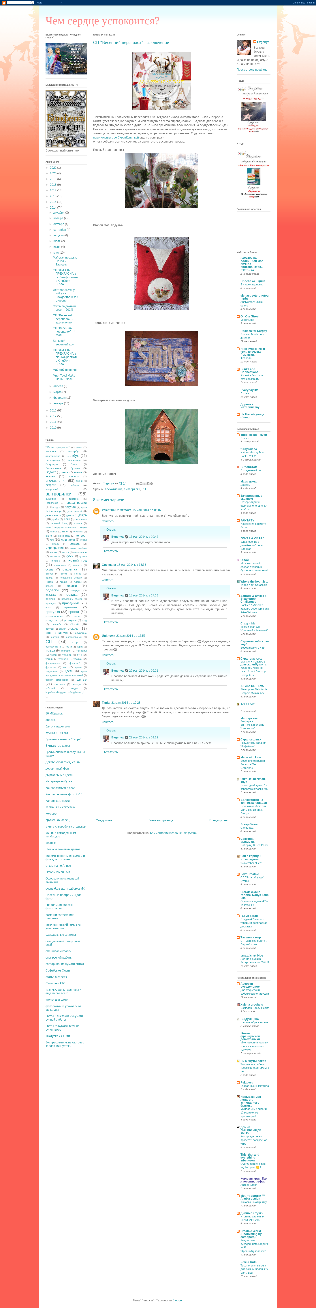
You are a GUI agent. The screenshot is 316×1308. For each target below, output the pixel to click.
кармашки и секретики (61, 807)
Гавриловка (52, 503)
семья (74, 624)
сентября (60, 229)
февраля (59, 397)
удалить (67, 655)
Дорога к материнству (249, 406)
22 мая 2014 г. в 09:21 (143, 670)
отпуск (49, 573)
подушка (51, 594)
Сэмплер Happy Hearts (254, 1007)
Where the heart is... (254, 581)
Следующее (104, 820)
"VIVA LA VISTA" (252, 538)
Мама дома (248, 481)
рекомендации (54, 616)
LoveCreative (249, 874)
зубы (48, 527)
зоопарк (78, 523)
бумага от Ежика (57, 732)
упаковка (63, 659)
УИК (79, 654)
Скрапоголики (250, 739)
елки (67, 519)
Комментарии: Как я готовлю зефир (253, 1180)
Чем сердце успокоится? (103, 21)
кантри (53, 531)
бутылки (75, 468)
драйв (55, 519)
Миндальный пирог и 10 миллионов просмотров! (253, 1112)
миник (53, 552)
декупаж (70, 506)
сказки (62, 628)
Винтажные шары (58, 745)
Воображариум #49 (252, 647)
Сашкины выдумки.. (247, 840)
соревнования (74, 637)
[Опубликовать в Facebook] (148, 483)
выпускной (52, 489)
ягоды (74, 688)
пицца (63, 581)
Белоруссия (53, 460)
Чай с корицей (250, 856)
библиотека (74, 460)
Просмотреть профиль (252, 69)
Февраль (245, 358)
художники (51, 671)
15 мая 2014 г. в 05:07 (146, 510)
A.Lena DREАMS (252, 686)
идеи (83, 527)
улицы (49, 658)
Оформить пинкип (58, 872)
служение (81, 632)
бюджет (51, 472)
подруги (75, 590)
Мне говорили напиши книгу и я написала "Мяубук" (254, 1046)
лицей (55, 543)
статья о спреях (56, 976)
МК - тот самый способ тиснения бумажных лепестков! (254, 567)
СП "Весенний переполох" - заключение (63, 319)
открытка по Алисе (58, 865)
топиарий (66, 650)
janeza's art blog (251, 955)
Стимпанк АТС (55, 983)
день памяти (53, 515)
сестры (50, 628)
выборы (74, 485)
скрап (75, 628)
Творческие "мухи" (254, 434)
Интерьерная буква (59, 781)
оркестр (77, 565)
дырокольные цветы (59, 774)
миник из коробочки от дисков (66, 826)
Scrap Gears (249, 824)
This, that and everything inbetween (249, 1157)
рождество (52, 620)
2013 (53, 410)
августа (58, 235)
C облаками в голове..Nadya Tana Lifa (254, 894)
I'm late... (245, 393)
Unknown (108, 635)
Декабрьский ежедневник (63, 762)
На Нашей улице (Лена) (252, 416)
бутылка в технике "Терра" (64, 739)
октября (59, 224)
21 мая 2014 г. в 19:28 (125, 702)
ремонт (77, 616)
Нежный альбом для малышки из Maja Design (253, 809)
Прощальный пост (252, 470)
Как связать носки (58, 800)
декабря (59, 212)
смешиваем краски (58, 951)
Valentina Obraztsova (116, 510)
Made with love (250, 757)
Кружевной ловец (57, 820)
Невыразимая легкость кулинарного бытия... (250, 1101)
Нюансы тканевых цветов (63, 849)
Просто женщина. (253, 281)
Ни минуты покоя (253, 1060)
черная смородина (57, 679)
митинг (65, 552)
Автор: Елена (248, 1184)
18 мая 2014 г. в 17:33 (143, 595)
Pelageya (246, 1082)
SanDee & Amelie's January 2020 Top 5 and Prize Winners (254, 608)
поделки (52, 590)
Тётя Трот (247, 704)
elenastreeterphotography (254, 297)
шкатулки (59, 684)
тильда (50, 650)
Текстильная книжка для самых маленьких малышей (254, 1269)
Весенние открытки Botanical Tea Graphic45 (252, 764)
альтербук (74, 451)
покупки (50, 598)
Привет (244, 438)
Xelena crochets (251, 1004)
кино (65, 531)
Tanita (106, 702)
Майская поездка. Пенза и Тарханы (65, 261)
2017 (53, 190)
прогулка (53, 612)
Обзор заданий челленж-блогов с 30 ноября (253, 505)
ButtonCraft (248, 467)
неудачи (56, 560)
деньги (70, 515)
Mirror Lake (247, 319)
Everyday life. (249, 390)
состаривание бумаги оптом (65, 963)
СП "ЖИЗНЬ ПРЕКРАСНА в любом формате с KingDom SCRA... (65, 277)
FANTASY (247, 520)
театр (68, 646)
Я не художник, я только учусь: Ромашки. (252, 351)
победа (49, 586)
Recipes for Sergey (253, 330)
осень (49, 569)
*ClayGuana (248, 449)
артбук (72, 456)
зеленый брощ (58, 523)
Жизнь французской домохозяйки (250, 1036)
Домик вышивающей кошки (250, 1130)
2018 (53, 184)
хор (65, 667)
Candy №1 (246, 827)
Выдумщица (249, 1019)
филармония (53, 663)
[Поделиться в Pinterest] (151, 483)
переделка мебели (71, 577)
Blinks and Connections (249, 371)
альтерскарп (53, 455)
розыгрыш (70, 620)
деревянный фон (57, 768)
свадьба (56, 624)
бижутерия (52, 464)
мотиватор (55, 556)
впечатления (113, 489)
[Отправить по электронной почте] (137, 483)
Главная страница (160, 820)
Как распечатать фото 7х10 (64, 794)
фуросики (51, 667)
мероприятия (55, 547)
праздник (51, 603)
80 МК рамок (54, 713)
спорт (75, 642)
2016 (53, 196)
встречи (51, 484)
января (58, 403)
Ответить (108, 521)
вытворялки (132, 489)
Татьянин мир (250, 937)
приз (48, 607)
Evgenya (117, 536)
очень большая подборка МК (65, 888)
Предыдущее (218, 820)
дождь (82, 515)
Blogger (177, 1300)
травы (53, 655)
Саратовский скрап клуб (254, 643)
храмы (78, 667)
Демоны (245, 484)
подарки (71, 585)
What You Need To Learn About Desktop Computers (253, 671)
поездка (71, 594)
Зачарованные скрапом (251, 497)
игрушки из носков (65, 527)
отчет (64, 573)
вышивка (51, 498)
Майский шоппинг (65, 369)
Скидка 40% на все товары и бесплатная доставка (253, 923)
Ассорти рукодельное (250, 985)
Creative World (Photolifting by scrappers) (251, 1234)
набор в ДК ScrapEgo (253, 584)
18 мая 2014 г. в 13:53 (131, 564)
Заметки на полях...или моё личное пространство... (251, 262)
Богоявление (53, 468)
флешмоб (74, 663)
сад (84, 620)
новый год (77, 560)
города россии (76, 502)
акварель (51, 451)
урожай (78, 658)
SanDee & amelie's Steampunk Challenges (253, 598)
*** (242, 707)
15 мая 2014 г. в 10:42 (143, 536)
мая (56, 252)
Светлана (109, 564)
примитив (71, 607)
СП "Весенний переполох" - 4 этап (64, 332)
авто (79, 447)
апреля (58, 386)
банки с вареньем (58, 726)
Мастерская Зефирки (248, 720)
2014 (53, 207)
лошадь (75, 543)
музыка (83, 556)
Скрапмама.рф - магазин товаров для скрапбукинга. (253, 661)
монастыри (80, 552)
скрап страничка (57, 632)
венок (64, 472)
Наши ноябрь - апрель (254, 1022)
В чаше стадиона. (251, 284)
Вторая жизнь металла (254, 1085)
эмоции (76, 684)
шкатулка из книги (58, 1036)
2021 (53, 167)
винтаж (78, 472)
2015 (53, 201)
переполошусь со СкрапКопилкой (116, 137)
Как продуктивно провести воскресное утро (253, 1140)
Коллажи (51, 813)
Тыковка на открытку (253, 1202)
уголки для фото (57, 999)
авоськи (51, 719)
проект (73, 612)
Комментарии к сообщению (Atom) (173, 832)
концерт (81, 535)
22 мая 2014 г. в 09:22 (143, 737)
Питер (49, 581)
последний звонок (71, 599)
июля (57, 241)
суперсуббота (53, 646)
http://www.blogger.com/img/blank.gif (65, 692)
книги (49, 535)
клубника (78, 531)
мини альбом (78, 548)
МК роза (51, 842)
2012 (53, 416)
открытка (70, 569)
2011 (53, 421)
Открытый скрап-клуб (253, 780)
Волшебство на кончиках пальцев (253, 801)
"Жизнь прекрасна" (57, 447)
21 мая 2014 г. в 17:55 (130, 635)
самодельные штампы (61, 934)
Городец (55, 507)
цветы (69, 671)
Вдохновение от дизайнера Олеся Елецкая (251, 545)
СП (144, 489)
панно (77, 573)
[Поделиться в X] (144, 483)
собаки (55, 637)
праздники (70, 603)
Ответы (111, 529)
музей (69, 556)
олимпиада (60, 565)
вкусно (50, 476)
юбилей (50, 688)
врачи (79, 481)
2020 (53, 173)
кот (52, 539)
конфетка (64, 535)
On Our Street (249, 316)
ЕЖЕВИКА (247, 270)
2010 (53, 427)
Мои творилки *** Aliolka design (252, 1197)
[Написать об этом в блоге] (141, 483)
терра (80, 646)
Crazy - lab (247, 623)
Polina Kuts (248, 1262)
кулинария (68, 539)
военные (74, 476)
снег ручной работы (59, 957)
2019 (53, 179)
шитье (81, 679)
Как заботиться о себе (60, 787)
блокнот (75, 464)
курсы (83, 539)
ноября (58, 218)
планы (78, 581)
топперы (81, 650)
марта (57, 392)
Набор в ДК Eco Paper (254, 845)
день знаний (74, 511)
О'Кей (244, 560)
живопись (81, 519)
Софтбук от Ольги (58, 970)
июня (57, 246)
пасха (49, 577)
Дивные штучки (251, 1213)
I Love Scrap (249, 915)
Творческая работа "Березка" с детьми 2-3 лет (254, 1068)
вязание (74, 498)
